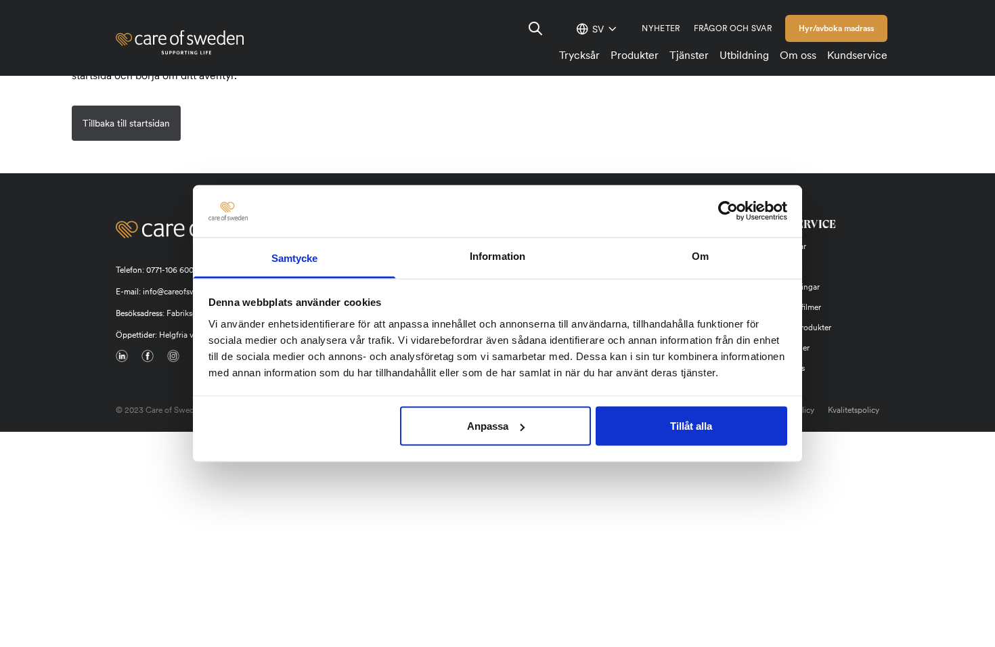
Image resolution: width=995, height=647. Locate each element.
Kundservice (857, 55)
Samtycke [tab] (294, 257)
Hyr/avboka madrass (836, 28)
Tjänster (689, 55)
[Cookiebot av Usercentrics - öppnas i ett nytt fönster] (728, 211)
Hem (126, 94)
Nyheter (661, 28)
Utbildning (744, 55)
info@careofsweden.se (183, 291)
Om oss (798, 55)
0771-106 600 (170, 270)
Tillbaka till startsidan (126, 123)
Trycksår (579, 55)
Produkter (635, 55)
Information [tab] (497, 255)
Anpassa (487, 426)
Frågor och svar (733, 28)
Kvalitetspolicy (853, 410)
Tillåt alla (691, 426)
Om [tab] (700, 255)
